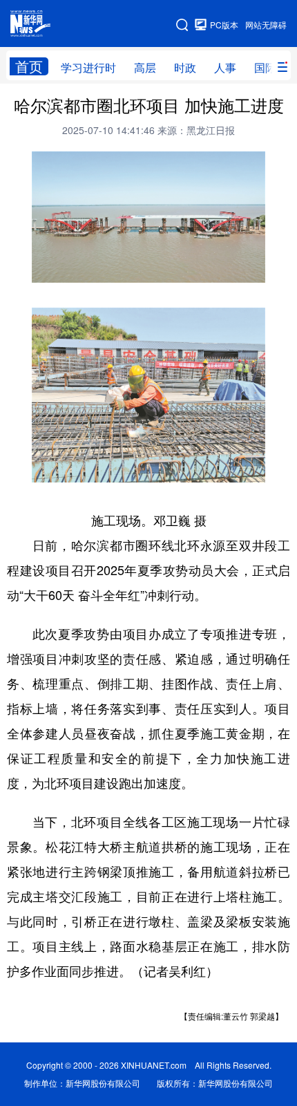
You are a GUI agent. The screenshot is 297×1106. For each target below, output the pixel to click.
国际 (265, 67)
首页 (29, 66)
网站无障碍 (266, 24)
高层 (145, 67)
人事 (225, 67)
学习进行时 (88, 67)
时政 (185, 67)
